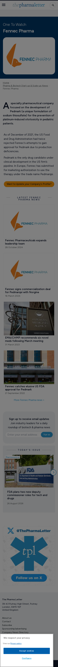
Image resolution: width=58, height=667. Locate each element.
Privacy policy (16, 643)
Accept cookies (26, 651)
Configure (27, 658)
